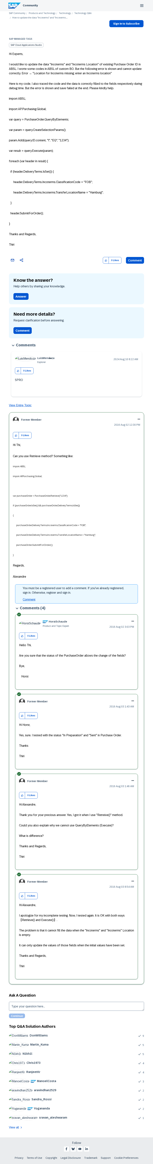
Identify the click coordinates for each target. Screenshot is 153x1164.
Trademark (90, 1157)
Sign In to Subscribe (126, 23)
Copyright (51, 1157)
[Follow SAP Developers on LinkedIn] (86, 1148)
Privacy (19, 1157)
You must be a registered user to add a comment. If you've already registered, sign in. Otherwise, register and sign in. (73, 590)
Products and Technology (42, 13)
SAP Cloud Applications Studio (26, 45)
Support (106, 1157)
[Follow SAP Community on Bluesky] (73, 1148)
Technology (65, 13)
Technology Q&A (82, 13)
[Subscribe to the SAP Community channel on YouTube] (79, 1148)
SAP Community (17, 13)
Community (30, 5)
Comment (135, 260)
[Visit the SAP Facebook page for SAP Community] (66, 1148)
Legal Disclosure (71, 1157)
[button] (106, 260)
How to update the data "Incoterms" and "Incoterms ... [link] (39, 18)
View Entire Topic (20, 405)
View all (14, 1127)
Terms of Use (34, 1157)
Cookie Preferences (126, 1157)
